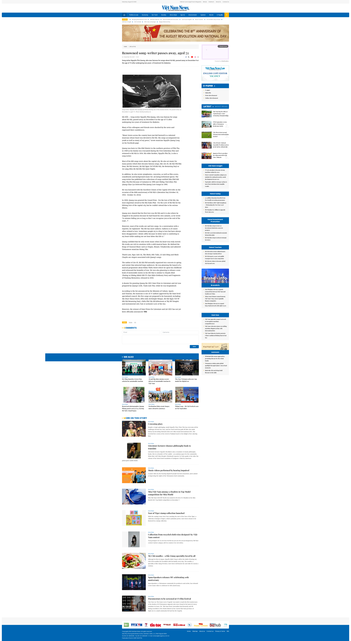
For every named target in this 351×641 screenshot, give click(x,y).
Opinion (203, 15)
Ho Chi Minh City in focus (213, 19)
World (211, 15)
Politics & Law (133, 15)
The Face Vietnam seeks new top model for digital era (186, 380)
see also (129, 357)
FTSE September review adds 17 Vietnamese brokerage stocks (220, 124)
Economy (145, 15)
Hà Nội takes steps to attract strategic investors (216, 239)
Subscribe (208, 93)
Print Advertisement (211, 95)
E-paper (208, 86)
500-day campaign (150, 22)
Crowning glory (155, 423)
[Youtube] (192, 57)
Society (163, 15)
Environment (193, 15)
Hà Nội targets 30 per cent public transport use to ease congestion (214, 257)
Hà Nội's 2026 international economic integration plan (216, 234)
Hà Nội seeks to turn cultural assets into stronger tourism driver (215, 253)
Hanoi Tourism (199, 19)
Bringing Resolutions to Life (139, 19)
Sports (183, 15)
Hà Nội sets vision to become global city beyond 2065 (215, 262)
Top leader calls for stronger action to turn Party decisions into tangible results (216, 184)
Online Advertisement (211, 98)
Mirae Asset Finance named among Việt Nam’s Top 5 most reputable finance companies (215, 299)
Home (125, 46)
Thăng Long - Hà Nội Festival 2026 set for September (186, 407)
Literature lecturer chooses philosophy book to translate (169, 447)
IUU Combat (137, 22)
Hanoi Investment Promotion (171, 19)
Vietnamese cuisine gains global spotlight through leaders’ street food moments (216, 366)
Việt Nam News (175, 8)
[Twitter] (188, 57)
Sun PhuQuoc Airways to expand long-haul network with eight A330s (215, 305)
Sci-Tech (155, 15)
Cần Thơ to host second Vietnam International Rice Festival (221, 134)
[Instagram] (195, 57)
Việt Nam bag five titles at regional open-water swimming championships (220, 113)
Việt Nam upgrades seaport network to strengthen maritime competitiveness (215, 321)
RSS (228, 631)
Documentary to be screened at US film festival (169, 598)
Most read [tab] (221, 106)
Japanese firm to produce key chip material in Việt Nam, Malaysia (220, 155)
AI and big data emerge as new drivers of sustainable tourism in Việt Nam (159, 381)
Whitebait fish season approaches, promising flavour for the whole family (215, 358)
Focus (125, 19)
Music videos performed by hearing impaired (168, 470)
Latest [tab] (207, 106)
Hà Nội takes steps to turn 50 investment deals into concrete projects (214, 228)
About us (202, 631)
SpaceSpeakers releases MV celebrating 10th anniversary (168, 578)
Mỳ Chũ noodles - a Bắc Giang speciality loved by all (171, 556)
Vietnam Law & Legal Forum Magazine (190, 2)
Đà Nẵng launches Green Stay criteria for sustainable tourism (132, 380)
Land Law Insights (187, 19)
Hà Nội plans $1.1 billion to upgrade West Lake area (215, 211)
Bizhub (205, 2)
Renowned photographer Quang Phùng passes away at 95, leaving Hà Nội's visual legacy (133, 408)
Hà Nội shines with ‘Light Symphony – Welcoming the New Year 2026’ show (215, 205)
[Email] (198, 57)
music (130, 322)
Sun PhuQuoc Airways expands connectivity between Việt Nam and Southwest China (215, 292)
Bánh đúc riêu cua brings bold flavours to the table (213, 371)
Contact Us (226, 2)
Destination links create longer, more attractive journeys (159, 407)
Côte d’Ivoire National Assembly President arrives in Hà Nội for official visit (221, 145)
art (135, 322)
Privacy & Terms (220, 631)
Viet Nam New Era (155, 19)
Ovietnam (211, 2)
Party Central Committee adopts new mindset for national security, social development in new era (216, 177)
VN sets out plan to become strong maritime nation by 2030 (215, 171)
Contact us (210, 631)
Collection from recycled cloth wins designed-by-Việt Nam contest (172, 536)
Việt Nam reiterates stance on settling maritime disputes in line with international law (216, 328)
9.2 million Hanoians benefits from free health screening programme (215, 199)
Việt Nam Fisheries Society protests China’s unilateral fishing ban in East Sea (216, 335)
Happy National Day (164, 22)
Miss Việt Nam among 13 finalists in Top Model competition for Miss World (169, 493)
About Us (218, 2)
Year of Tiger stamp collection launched (166, 513)
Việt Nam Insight (126, 22)
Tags (124, 322)
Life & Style (173, 15)
